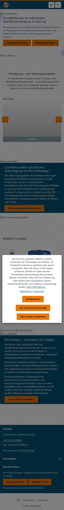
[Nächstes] (59, 119)
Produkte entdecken (17, 43)
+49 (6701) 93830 (12, 440)
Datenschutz (29, 500)
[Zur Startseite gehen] (6, 5)
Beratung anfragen (45, 43)
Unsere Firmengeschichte (21, 399)
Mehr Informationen (36, 287)
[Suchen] (58, 5)
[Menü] (51, 5)
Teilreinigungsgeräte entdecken (24, 208)
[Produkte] (32, 119)
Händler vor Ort (40, 482)
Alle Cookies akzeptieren (33, 316)
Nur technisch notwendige (32, 308)
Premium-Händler (15, 482)
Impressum (42, 500)
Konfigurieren (33, 299)
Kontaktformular (26, 450)
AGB (18, 500)
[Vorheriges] (5, 119)
